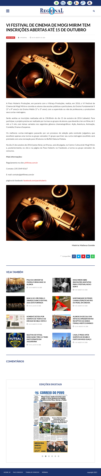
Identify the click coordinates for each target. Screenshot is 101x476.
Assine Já (7, 472)
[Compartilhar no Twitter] (79, 256)
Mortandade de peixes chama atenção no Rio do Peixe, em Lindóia (83, 300)
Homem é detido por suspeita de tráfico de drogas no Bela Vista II (36, 319)
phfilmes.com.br (31, 162)
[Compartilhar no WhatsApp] (93, 256)
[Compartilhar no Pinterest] (83, 256)
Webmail (45, 472)
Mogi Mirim (10, 37)
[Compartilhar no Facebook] (74, 256)
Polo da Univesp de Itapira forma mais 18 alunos (36, 282)
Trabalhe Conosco (32, 472)
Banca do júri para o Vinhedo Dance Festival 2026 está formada (37, 300)
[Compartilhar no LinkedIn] (88, 256)
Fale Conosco (18, 472)
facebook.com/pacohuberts (34, 180)
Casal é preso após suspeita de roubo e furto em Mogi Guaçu (82, 337)
